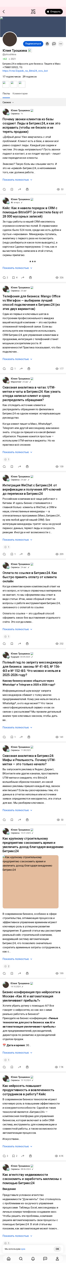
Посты (6, 93)
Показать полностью (16, 179)
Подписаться (33, 43)
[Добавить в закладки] (12, 189)
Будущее (15, 657)
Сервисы (15, 113)
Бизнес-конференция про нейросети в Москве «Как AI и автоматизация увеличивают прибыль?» (31, 996)
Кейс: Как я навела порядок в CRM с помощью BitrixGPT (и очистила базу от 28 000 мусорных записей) (33, 212)
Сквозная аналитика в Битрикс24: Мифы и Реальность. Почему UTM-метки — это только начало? (29, 760)
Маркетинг (16, 382)
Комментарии (20, 93)
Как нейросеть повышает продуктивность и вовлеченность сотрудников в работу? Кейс (28, 1090)
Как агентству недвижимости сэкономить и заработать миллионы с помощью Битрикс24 (32, 1179)
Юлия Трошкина (20, 110)
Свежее (7, 102)
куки (23, 1249)
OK (57, 1249)
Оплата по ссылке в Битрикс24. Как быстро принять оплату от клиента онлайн (30, 577)
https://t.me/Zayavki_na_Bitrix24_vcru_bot (25, 70)
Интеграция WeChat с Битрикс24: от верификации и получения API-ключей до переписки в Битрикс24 (32, 489)
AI (12, 202)
